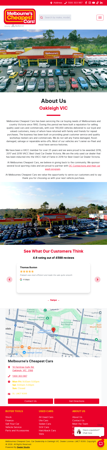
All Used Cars (46, 417)
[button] (100, 17)
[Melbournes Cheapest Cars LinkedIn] (102, 2)
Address (58, 3)
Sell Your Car (12, 424)
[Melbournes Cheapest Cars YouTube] (94, 2)
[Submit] (42, 17)
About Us (77, 417)
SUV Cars (44, 427)
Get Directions (76, 401)
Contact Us (31, 401)
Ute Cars (43, 420)
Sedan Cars (45, 424)
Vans (41, 434)
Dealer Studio (23, 447)
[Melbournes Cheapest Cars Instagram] (90, 2)
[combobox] (55, 17)
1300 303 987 (75, 3)
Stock (8, 417)
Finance (9, 420)
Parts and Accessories (17, 431)
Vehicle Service (13, 427)
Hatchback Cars (47, 431)
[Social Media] (98, 2)
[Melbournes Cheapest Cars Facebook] (86, 2)
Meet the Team (80, 424)
